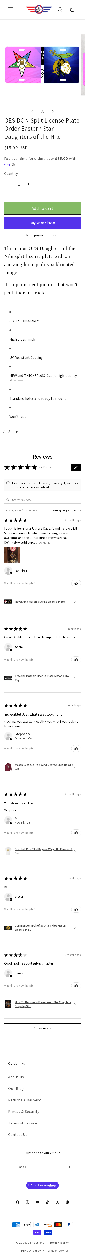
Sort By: (57, 510)
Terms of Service (22, 1122)
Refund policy (59, 1243)
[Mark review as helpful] (76, 583)
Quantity (11, 173)
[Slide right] (53, 111)
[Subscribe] (68, 1167)
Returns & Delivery (24, 1099)
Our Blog (16, 1088)
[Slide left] (32, 111)
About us (16, 1076)
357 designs (36, 1242)
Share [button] (13, 431)
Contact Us (17, 1134)
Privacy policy (31, 1251)
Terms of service (57, 1251)
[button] (11, 10)
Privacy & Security (23, 1111)
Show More (42, 542)
